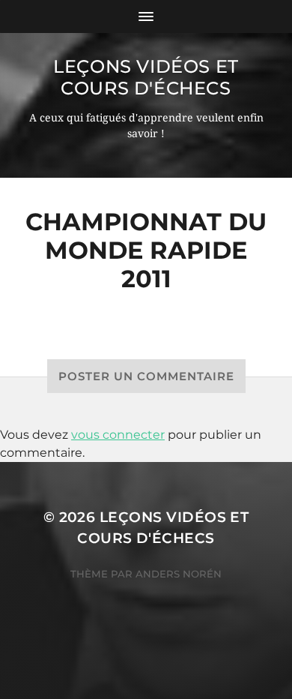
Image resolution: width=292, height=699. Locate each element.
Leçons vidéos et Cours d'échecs (146, 77)
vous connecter (118, 435)
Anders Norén (179, 574)
